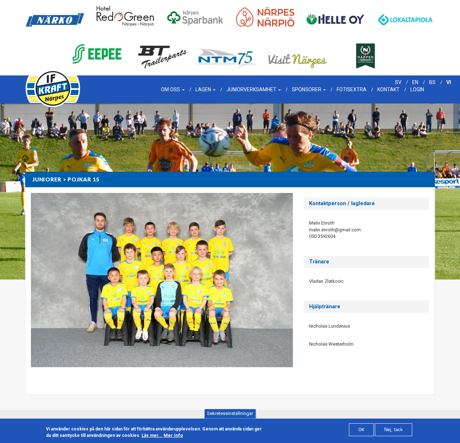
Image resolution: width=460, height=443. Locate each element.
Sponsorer (307, 89)
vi (448, 82)
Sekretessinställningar (230, 413)
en (415, 82)
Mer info (173, 435)
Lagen (204, 89)
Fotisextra (352, 89)
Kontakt (388, 89)
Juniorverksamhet (251, 89)
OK (361, 429)
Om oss (171, 89)
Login (417, 89)
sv (398, 82)
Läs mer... (152, 435)
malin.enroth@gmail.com (335, 229)
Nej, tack (393, 429)
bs (432, 82)
